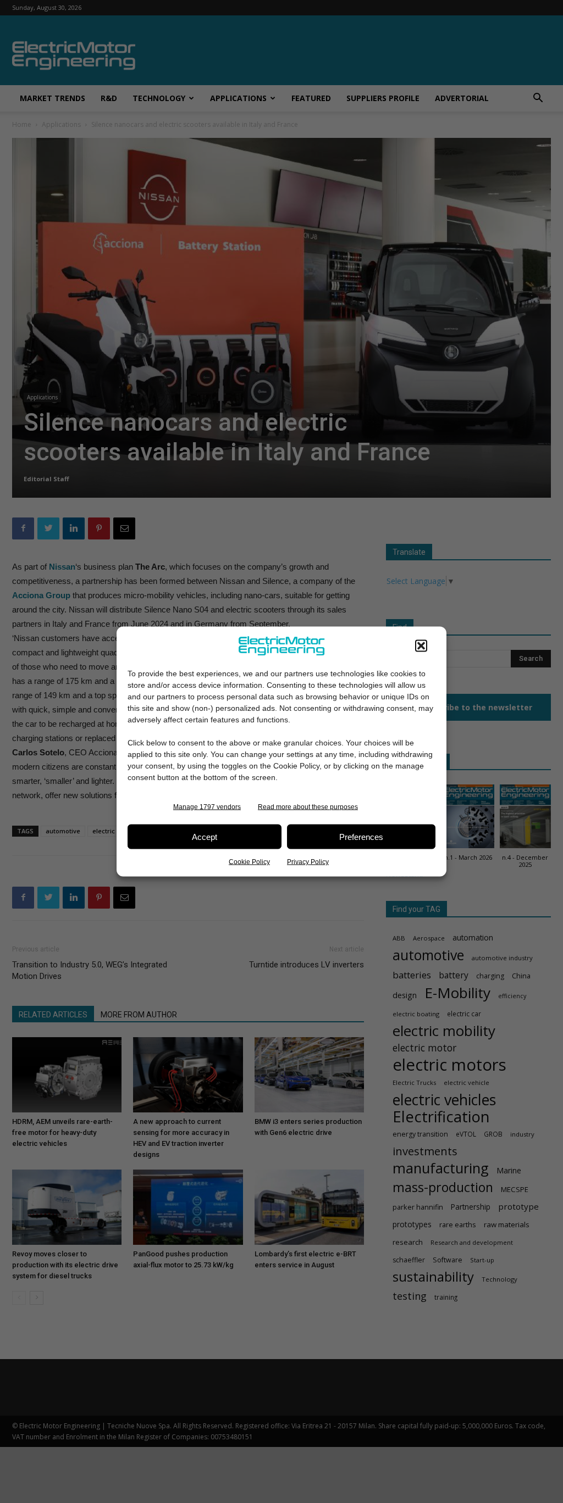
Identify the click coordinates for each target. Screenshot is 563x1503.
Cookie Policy (249, 862)
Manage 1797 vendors (207, 807)
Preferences (361, 836)
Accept (204, 836)
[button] (421, 646)
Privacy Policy (308, 862)
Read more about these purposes (308, 807)
